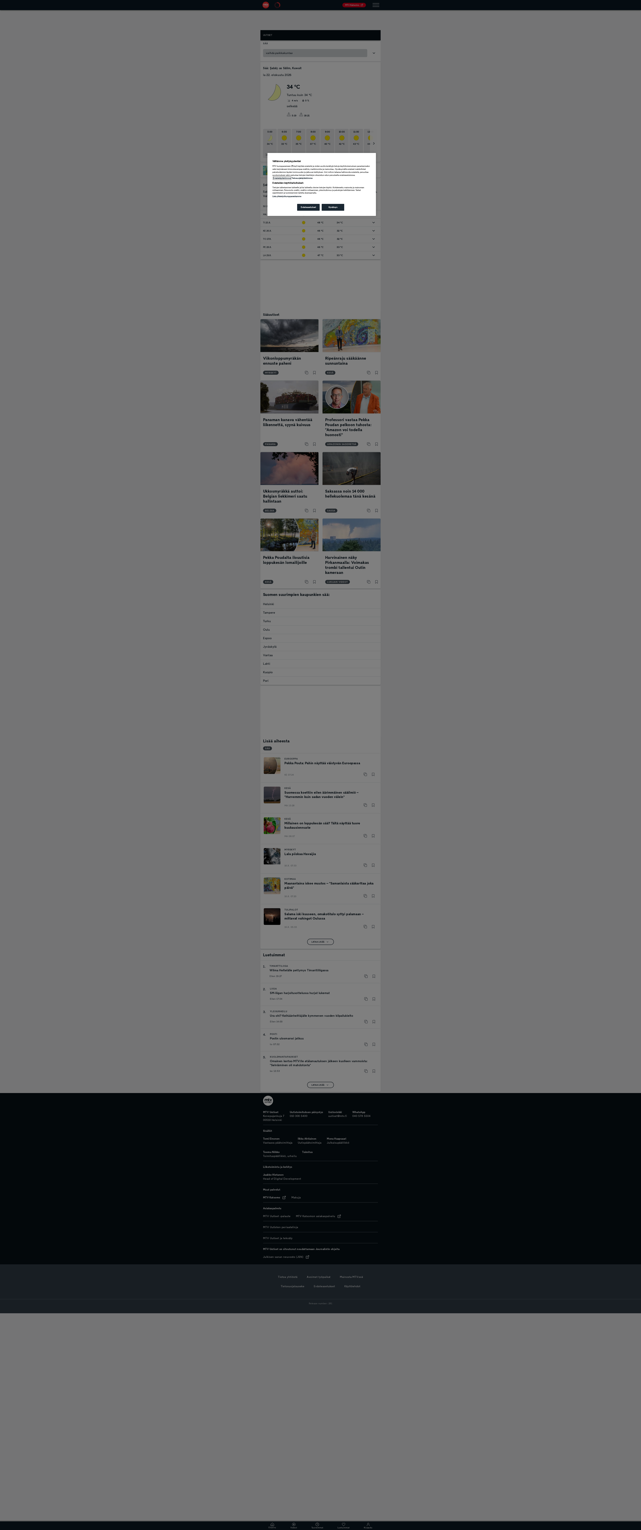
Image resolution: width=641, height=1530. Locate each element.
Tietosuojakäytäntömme (302, 178)
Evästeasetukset (308, 207)
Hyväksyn (333, 207)
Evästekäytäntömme (282, 178)
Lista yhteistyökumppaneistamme (286, 196)
